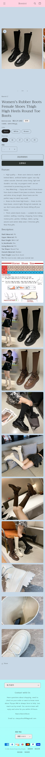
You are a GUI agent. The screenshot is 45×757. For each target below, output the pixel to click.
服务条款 (19, 752)
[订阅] (38, 685)
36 (12, 140)
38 (27, 140)
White (16, 131)
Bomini (12, 749)
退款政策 (30, 749)
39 (34, 140)
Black (6, 131)
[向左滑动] (17, 91)
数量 (3, 145)
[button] (4, 3)
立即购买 (22, 163)
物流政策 (27, 752)
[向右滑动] (27, 91)
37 (20, 140)
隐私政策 (37, 749)
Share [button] (6, 663)
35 (5, 140)
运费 (16, 123)
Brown (26, 131)
